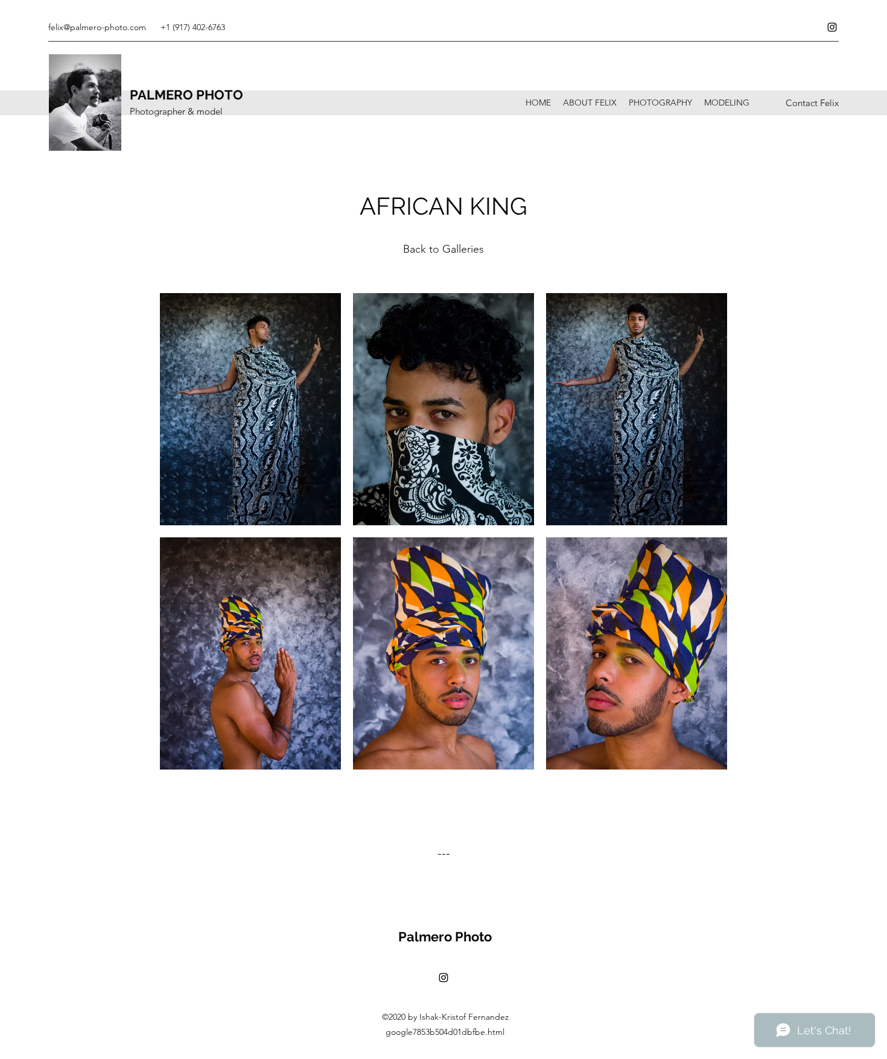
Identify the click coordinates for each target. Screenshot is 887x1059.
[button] (250, 409)
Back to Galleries (443, 249)
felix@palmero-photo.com (97, 27)
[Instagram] (832, 27)
